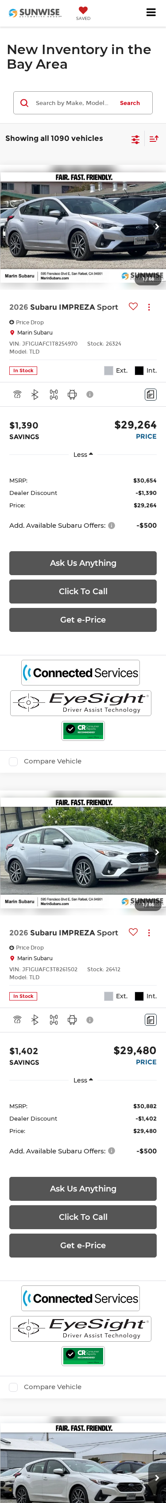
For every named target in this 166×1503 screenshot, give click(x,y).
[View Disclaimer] (90, 394)
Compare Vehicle (52, 761)
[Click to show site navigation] (151, 13)
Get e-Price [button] (83, 620)
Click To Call (83, 591)
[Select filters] (135, 138)
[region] (82, 502)
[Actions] (149, 307)
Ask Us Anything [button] (83, 563)
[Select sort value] (152, 138)
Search (130, 102)
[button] (157, 227)
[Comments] (151, 395)
